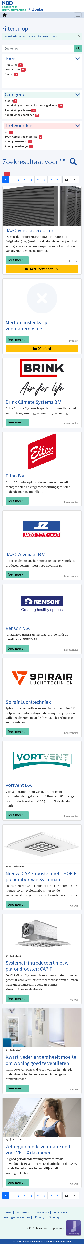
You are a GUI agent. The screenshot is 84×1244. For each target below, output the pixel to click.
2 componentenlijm (18, 146)
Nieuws (11, 74)
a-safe (10, 101)
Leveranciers (14, 69)
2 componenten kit (18, 141)
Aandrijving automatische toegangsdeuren (33, 105)
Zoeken (39, 9)
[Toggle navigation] (78, 15)
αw (8, 132)
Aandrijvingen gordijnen (21, 115)
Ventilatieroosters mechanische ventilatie (31, 36)
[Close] (79, 36)
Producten (13, 65)
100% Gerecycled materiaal (23, 136)
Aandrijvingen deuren (20, 110)
